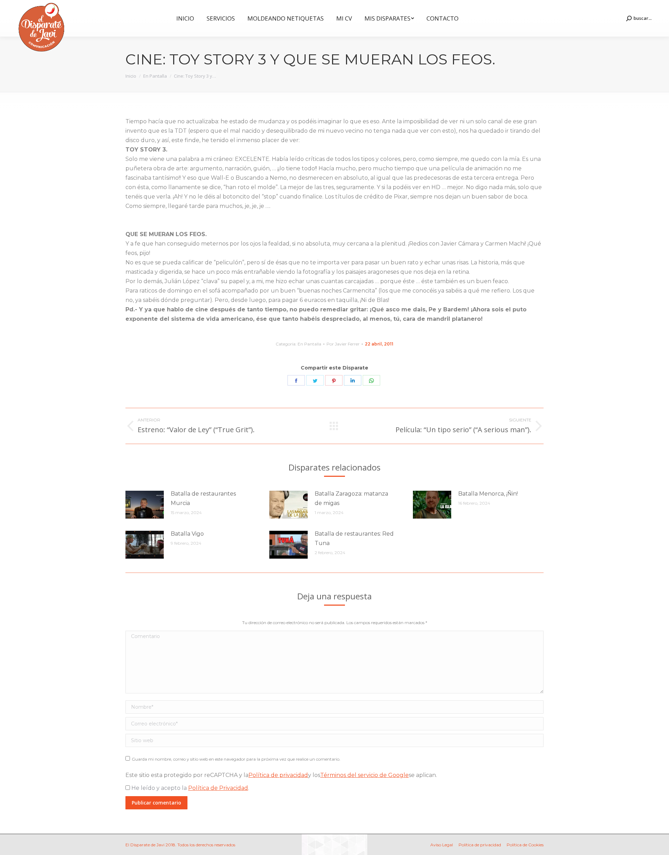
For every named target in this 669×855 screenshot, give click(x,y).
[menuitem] (185, 18)
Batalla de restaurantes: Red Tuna (354, 538)
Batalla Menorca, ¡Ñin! (488, 493)
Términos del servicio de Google (364, 775)
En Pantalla (309, 344)
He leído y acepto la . (189, 788)
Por (343, 344)
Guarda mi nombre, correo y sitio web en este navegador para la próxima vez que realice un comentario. (236, 759)
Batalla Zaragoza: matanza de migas (351, 498)
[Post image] (144, 505)
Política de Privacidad (218, 788)
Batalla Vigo (187, 533)
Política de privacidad (278, 775)
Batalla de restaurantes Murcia (203, 498)
